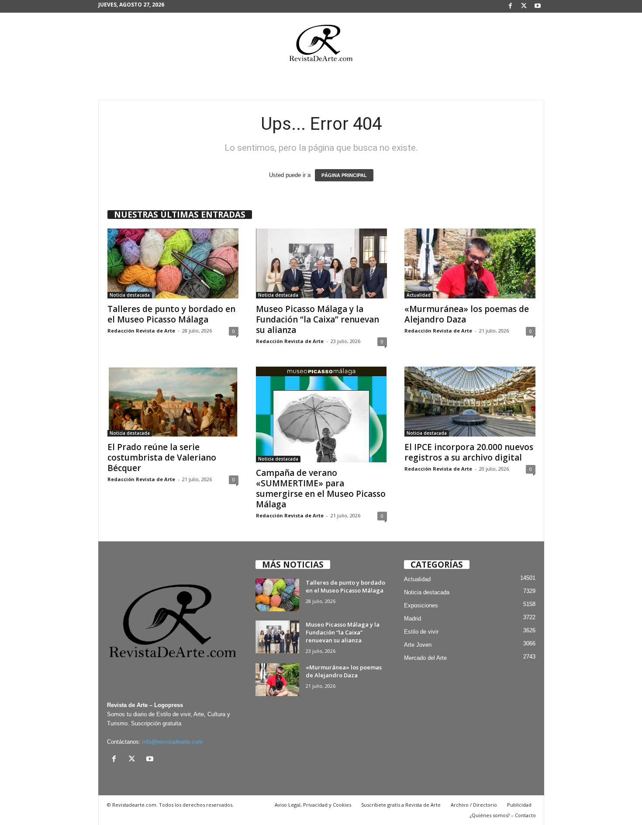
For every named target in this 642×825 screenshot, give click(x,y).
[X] (524, 6)
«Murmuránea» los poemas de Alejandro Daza (466, 314)
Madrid (412, 618)
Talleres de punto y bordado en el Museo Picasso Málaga (171, 314)
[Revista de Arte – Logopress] (321, 45)
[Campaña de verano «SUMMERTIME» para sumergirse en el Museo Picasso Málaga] (321, 414)
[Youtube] (537, 6)
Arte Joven (417, 644)
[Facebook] (510, 6)
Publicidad (519, 804)
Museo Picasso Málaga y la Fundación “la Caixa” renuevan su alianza (317, 319)
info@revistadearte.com (172, 741)
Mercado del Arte (425, 658)
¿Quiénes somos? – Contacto (503, 815)
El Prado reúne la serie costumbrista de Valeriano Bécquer (161, 457)
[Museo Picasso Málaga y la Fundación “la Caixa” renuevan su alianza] (321, 263)
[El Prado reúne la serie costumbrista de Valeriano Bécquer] (172, 402)
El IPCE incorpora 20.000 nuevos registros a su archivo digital (468, 452)
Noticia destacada (130, 295)
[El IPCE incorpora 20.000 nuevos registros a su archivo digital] (469, 402)
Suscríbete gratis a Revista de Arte (401, 804)
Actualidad (419, 295)
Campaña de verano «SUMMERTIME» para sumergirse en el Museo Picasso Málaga (321, 488)
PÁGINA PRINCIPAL (344, 175)
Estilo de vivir (421, 631)
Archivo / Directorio (474, 804)
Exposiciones (421, 605)
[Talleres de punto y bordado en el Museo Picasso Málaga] (172, 263)
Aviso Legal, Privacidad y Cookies (313, 804)
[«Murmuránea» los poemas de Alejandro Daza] (469, 263)
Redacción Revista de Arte (141, 330)
